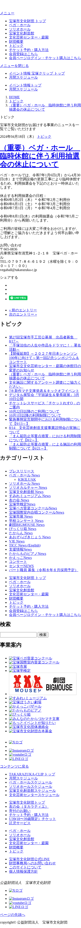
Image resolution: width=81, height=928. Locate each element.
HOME (14, 97)
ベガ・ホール (20, 25)
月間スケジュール (23, 77)
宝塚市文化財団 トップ (27, 21)
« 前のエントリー (23, 310)
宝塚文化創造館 (21, 33)
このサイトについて (25, 867)
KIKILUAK (27, 479)
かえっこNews (20, 558)
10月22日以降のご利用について (34, 411)
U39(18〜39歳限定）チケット (32, 819)
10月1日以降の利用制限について (35, 415)
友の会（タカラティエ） (29, 806)
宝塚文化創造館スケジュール (32, 790)
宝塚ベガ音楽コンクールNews (33, 508)
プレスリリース (21, 471)
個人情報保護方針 (23, 871)
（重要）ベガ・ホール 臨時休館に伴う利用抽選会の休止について (40, 156)
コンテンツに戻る (14, 766)
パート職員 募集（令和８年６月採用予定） (43, 570)
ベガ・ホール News (24, 475)
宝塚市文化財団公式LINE (29, 859)
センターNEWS (21, 566)
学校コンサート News (26, 521)
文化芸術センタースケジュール (34, 795)
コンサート (18, 562)
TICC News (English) (24, 545)
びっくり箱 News (22, 529)
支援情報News (20, 549)
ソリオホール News (24, 483)
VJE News (17, 541)
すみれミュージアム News (30, 496)
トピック (16, 45)
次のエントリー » (23, 314)
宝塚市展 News (21, 516)
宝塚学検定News (22, 504)
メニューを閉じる (14, 66)
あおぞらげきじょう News (30, 537)
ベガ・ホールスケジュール (30, 782)
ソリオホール (20, 29)
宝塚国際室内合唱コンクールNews (36, 512)
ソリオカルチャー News (28, 487)
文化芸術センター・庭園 (29, 37)
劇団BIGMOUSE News (27, 525)
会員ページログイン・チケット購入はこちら (45, 58)
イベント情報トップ (25, 85)
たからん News (21, 533)
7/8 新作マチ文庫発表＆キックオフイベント (44, 391)
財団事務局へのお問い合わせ (32, 863)
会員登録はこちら (23, 54)
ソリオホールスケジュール (30, 786)
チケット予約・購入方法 (29, 50)
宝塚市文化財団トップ (27, 802)
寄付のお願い (20, 811)
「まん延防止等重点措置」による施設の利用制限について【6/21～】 (45, 446)
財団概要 (16, 41)
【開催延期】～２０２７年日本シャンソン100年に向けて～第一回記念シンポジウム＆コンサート (44, 358)
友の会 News (19, 500)
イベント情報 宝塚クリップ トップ (37, 73)
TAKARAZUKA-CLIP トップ (32, 774)
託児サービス (20, 823)
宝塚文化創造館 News (26, 492)
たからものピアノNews (27, 554)
